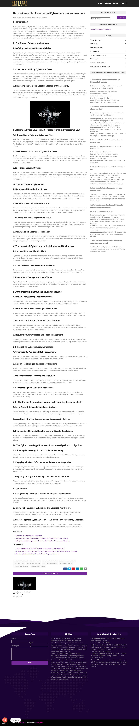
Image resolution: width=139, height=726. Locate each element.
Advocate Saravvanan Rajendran (25, 18)
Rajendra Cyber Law (38, 566)
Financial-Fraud (108, 40)
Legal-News (108, 51)
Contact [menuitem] (124, 3)
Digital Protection (33, 563)
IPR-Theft (108, 44)
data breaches (19, 563)
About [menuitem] (115, 3)
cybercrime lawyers (50, 561)
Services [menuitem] (108, 3)
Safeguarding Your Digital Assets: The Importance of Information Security (42, 538)
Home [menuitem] (100, 3)
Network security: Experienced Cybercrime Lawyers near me (22, 593)
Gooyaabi (39, 723)
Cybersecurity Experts (67, 561)
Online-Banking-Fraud (108, 55)
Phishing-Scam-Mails (108, 59)
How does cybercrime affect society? (29, 536)
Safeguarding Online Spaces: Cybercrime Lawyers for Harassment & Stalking (43, 541)
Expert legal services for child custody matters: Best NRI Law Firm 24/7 (40, 549)
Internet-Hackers (108, 48)
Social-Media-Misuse (108, 63)
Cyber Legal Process (20, 561)
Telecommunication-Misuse (108, 66)
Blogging (22, 723)
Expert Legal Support (50, 563)
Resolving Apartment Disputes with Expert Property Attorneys (37, 554)
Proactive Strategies (21, 566)
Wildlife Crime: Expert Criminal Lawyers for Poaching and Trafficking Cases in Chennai (46, 551)
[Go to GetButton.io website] (5, 724)
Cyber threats (35, 561)
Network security (66, 563)
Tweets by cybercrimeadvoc (100, 29)
